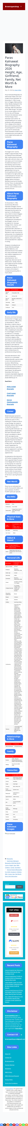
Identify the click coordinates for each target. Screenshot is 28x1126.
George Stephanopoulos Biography (12, 402)
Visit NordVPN (14, 952)
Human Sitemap (9, 1065)
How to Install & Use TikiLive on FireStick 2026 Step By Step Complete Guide (14, 972)
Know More (18, 1028)
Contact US (8, 1057)
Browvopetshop (12, 6)
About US (7, 1054)
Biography (10, 859)
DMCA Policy (8, 1072)
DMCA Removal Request (12, 1076)
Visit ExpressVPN (14, 934)
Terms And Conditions (11, 1083)
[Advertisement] (14, 26)
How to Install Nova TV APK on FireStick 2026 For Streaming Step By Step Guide (13, 978)
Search (7, 884)
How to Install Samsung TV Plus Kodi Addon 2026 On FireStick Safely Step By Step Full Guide (14, 992)
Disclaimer (8, 1068)
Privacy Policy (9, 1079)
